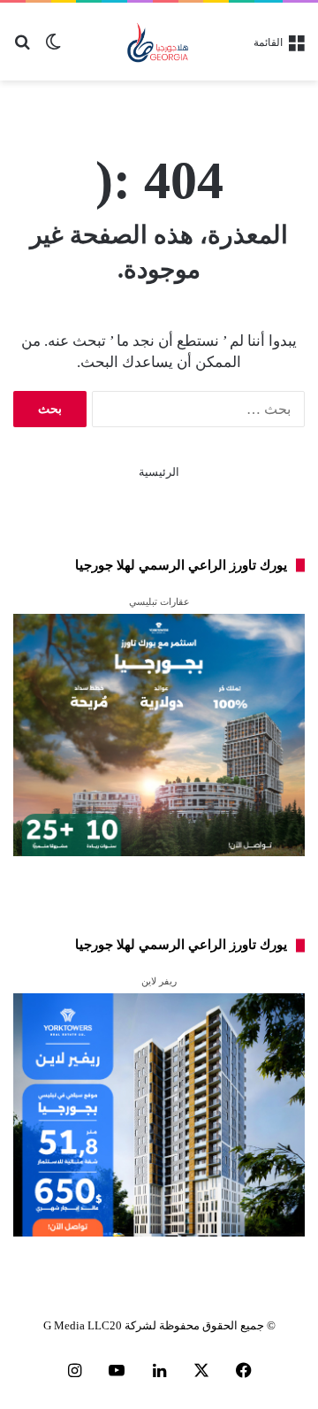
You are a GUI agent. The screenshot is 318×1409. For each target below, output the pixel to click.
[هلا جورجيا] (159, 41)
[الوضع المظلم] (53, 48)
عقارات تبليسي (159, 601)
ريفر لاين (159, 981)
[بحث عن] (22, 48)
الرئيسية (159, 472)
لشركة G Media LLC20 (99, 1325)
